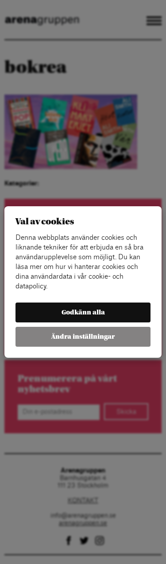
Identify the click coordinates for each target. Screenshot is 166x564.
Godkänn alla (83, 312)
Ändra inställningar (83, 337)
